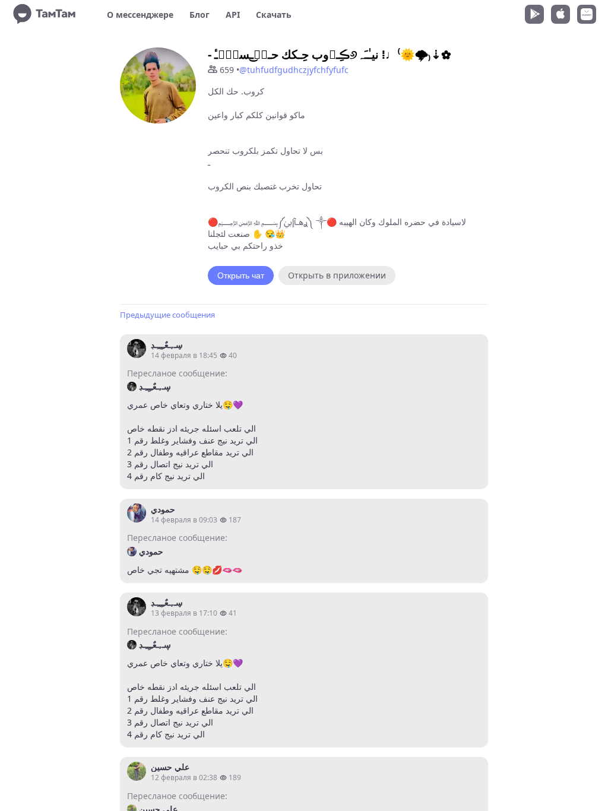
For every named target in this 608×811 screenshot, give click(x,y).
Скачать (274, 14)
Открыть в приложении (337, 275)
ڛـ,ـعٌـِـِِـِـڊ (167, 344)
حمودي (163, 509)
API (233, 14)
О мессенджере (140, 14)
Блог (199, 14)
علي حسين (170, 766)
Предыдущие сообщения (167, 314)
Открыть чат (240, 275)
